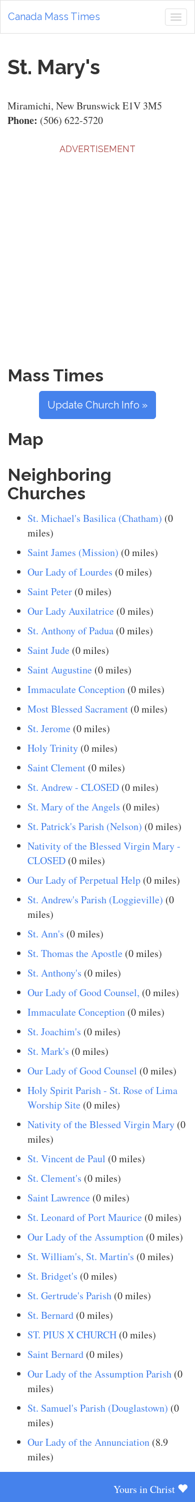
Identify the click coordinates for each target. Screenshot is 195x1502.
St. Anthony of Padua (71, 630)
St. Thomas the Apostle (75, 953)
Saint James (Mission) (73, 552)
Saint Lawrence (59, 1197)
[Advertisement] (97, 253)
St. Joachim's (54, 1031)
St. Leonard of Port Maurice (85, 1217)
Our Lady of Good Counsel (82, 1070)
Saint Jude (49, 650)
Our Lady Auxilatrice (71, 611)
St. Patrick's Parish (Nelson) (85, 826)
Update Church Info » (98, 405)
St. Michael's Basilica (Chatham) (95, 518)
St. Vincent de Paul (67, 1158)
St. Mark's (48, 1051)
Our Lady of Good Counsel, (84, 992)
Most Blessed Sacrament (78, 709)
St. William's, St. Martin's (81, 1256)
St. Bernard (51, 1315)
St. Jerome (49, 728)
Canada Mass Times (54, 17)
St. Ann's (46, 933)
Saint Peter (50, 591)
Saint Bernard (56, 1354)
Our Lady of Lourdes (70, 572)
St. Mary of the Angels (74, 806)
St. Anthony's (55, 973)
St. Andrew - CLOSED (73, 787)
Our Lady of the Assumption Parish (100, 1374)
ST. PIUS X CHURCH (72, 1334)
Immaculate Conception (76, 689)
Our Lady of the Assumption (86, 1237)
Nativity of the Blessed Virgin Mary (101, 1124)
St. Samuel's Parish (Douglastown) (98, 1408)
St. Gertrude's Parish (70, 1295)
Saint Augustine (60, 669)
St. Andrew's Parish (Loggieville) (95, 899)
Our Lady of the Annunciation (89, 1442)
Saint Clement (57, 767)
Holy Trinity (53, 748)
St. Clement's (55, 1178)
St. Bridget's (53, 1276)
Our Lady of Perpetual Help (84, 880)
